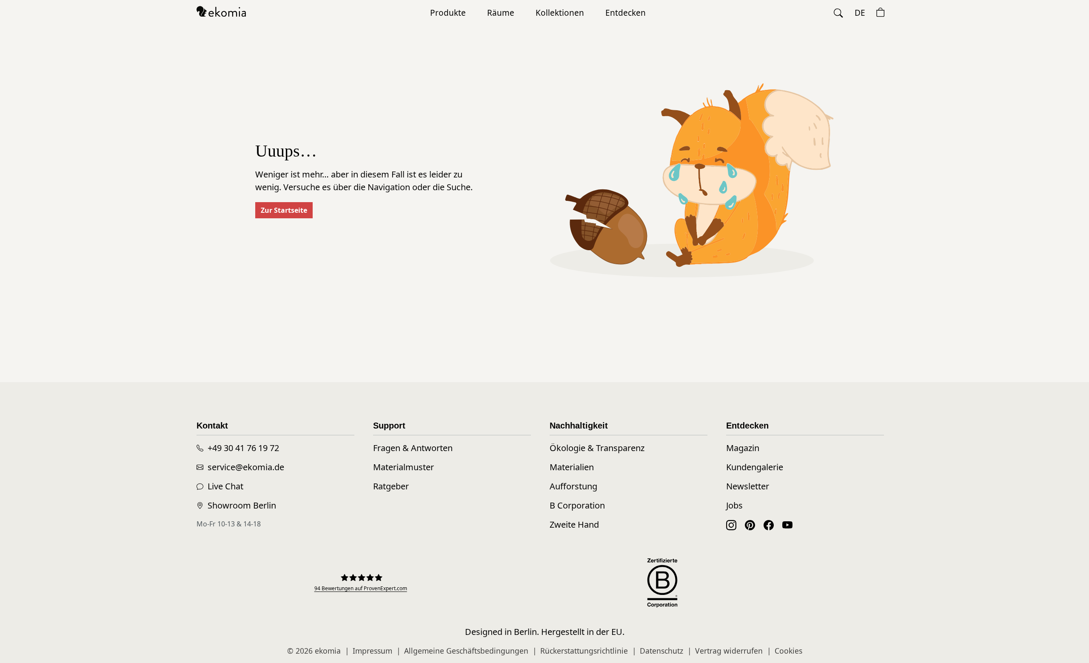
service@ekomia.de (246, 467)
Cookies (788, 651)
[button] (839, 13)
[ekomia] (221, 10)
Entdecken (625, 12)
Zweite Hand (574, 524)
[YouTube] (787, 524)
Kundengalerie (754, 467)
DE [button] (860, 12)
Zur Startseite (284, 210)
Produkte (448, 12)
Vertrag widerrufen (729, 651)
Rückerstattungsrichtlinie (584, 651)
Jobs (734, 505)
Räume (500, 12)
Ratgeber (391, 486)
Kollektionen (560, 12)
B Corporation (577, 505)
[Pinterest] (750, 524)
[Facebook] (769, 524)
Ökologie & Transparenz (597, 448)
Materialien (572, 467)
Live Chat (225, 486)
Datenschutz (661, 651)
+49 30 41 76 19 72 (243, 448)
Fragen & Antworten (413, 448)
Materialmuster (403, 467)
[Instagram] (731, 524)
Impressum (372, 651)
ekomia (328, 651)
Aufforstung (573, 486)
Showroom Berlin (242, 505)
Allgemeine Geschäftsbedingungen (466, 651)
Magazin (742, 448)
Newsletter (747, 486)
